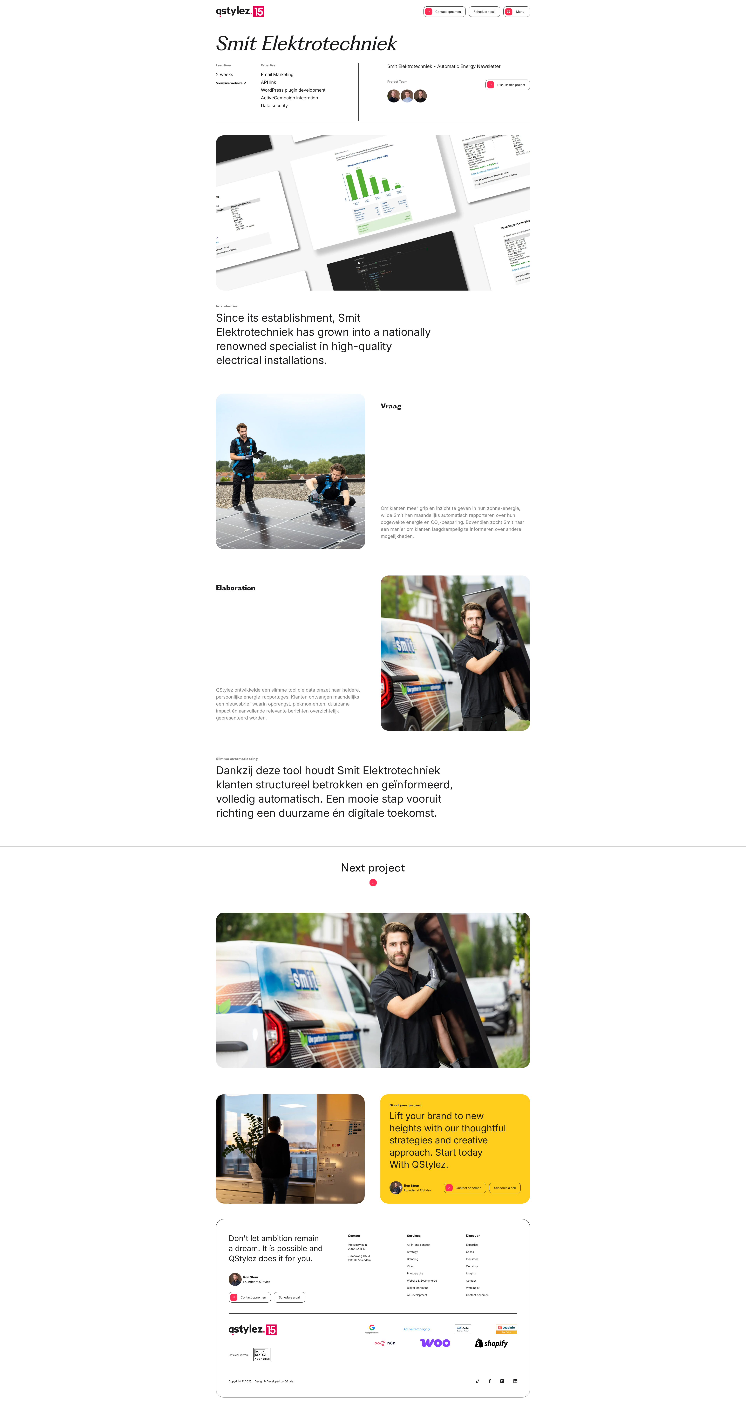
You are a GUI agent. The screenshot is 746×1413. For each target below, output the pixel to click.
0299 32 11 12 (356, 1248)
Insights (471, 1273)
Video (410, 1266)
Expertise (472, 1244)
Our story (472, 1266)
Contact (471, 1280)
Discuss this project (511, 85)
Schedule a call (484, 12)
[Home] (240, 11)
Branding (412, 1259)
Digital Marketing (417, 1287)
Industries (472, 1259)
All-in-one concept (418, 1244)
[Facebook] (490, 1381)
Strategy (412, 1251)
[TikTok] (477, 1381)
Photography (415, 1273)
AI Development (417, 1295)
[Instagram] (502, 1381)
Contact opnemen (448, 12)
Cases (470, 1251)
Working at (473, 1287)
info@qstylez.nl (357, 1244)
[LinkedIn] (515, 1381)
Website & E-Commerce (422, 1280)
